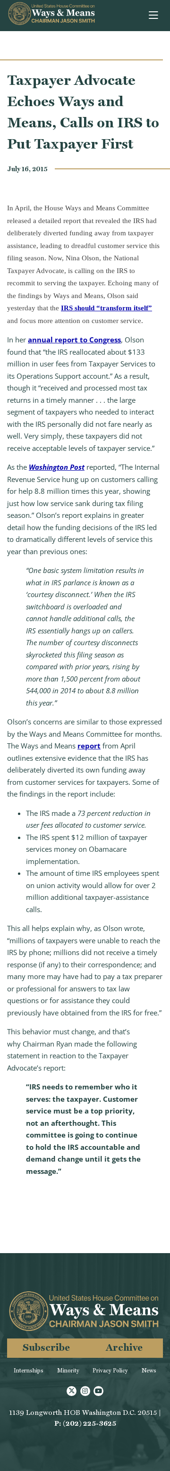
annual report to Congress (74, 339)
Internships (28, 1370)
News (149, 1370)
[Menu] (154, 16)
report (89, 745)
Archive (124, 1347)
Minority (68, 1370)
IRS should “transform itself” (106, 308)
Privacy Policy (110, 1370)
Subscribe (46, 1347)
